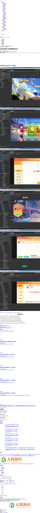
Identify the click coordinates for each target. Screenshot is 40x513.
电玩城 (24, 455)
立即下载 (4, 52)
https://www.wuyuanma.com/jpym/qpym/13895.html (9, 312)
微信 (27, 454)
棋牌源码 (4, 3)
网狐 (30, 455)
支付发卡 (4, 16)
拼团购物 (4, 28)
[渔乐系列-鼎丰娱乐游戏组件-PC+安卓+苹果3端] (6, 369)
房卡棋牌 (34, 454)
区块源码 (4, 14)
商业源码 (4, 18)
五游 (9, 454)
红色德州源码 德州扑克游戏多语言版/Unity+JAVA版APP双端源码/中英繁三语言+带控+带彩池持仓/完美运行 (17, 405)
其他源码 (4, 19)
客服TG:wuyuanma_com (3, 501)
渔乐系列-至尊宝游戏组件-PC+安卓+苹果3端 (7, 354)
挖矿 (38, 454)
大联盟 (26, 454)
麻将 (34, 455)
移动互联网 (27, 455)
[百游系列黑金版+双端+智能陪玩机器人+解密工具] (12, 424)
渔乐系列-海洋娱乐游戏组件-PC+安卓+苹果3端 (7, 367)
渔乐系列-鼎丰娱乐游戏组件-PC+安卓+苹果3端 (7, 380)
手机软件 (4, 25)
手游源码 (4, 7)
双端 (22, 454)
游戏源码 (3, 6)
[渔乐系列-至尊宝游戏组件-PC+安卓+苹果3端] (11, 429)
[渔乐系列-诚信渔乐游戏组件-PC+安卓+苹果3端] (6, 382)
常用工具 (3, 23)
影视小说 (4, 15)
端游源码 (4, 8)
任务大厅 (1, 421)
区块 (18, 454)
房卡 (33, 454)
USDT (5, 454)
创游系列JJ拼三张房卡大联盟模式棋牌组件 (6, 327)
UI (4, 454)
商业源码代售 (5, 29)
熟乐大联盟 (8, 325)
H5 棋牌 (4, 4)
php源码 (4, 11)
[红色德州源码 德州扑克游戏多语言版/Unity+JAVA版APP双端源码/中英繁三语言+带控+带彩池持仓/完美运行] (15, 395)
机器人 (12, 455)
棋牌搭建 (4, 21)
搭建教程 (1, 455)
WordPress (4, 10)
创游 (0, 325)
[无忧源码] (1, 0)
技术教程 (3, 20)
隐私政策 (3, 468)
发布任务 (1, 420)
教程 (8, 455)
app (0, 454)
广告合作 (3, 472)
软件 (33, 455)
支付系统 (6, 455)
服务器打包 (10, 455)
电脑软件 (4, 24)
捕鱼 (39, 454)
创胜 (17, 454)
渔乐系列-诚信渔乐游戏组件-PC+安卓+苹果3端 (11, 444)
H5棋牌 (3, 454)
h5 (1, 454)
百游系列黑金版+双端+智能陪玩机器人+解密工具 (8, 341)
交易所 (11, 454)
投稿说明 (3, 473)
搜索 (8, 37)
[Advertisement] (20, 58)
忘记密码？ (6, 512)
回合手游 (24, 454)
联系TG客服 (3, 476)
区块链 (19, 454)
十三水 (21, 454)
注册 (3, 512)
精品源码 (3, 2)
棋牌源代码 (2, 325)
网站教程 (4, 22)
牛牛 (20, 455)
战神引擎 (31, 454)
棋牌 (14, 455)
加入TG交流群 (4, 478)
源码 (18, 455)
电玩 (22, 455)
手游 (36, 454)
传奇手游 (13, 454)
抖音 (37, 454)
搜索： (1, 479)
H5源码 (4, 12)
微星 (28, 454)
